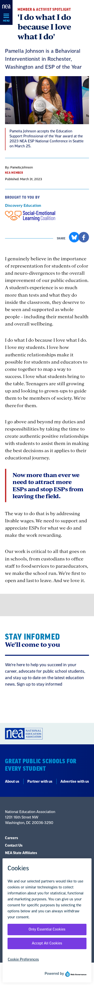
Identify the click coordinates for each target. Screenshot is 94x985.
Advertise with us (74, 781)
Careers (11, 838)
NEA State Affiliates (21, 853)
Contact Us (14, 845)
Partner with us (39, 781)
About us (12, 781)
